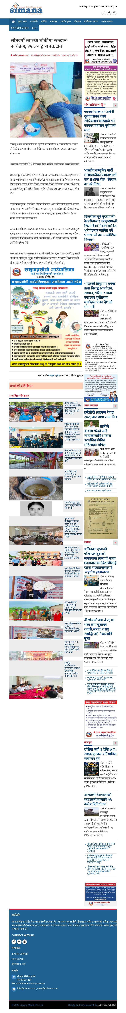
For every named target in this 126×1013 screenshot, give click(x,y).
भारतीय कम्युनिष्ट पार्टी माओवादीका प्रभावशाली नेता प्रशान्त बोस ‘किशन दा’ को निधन (100, 177)
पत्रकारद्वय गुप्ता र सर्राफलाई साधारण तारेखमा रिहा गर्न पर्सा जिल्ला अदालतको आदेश (72, 553)
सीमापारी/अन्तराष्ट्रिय (20, 28)
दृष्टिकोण (77, 22)
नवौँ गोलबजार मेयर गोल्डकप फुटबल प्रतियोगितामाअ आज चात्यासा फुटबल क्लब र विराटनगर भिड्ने (100, 858)
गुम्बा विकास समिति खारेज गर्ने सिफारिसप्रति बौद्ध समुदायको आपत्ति (73, 627)
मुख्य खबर (22, 22)
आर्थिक (44, 22)
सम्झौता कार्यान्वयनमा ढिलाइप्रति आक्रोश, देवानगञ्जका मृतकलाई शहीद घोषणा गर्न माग (72, 669)
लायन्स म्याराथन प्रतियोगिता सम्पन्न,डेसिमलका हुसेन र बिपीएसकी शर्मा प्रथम (72, 647)
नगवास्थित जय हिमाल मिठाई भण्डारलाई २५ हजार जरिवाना (73, 475)
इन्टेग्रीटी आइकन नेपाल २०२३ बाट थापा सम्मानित (100, 415)
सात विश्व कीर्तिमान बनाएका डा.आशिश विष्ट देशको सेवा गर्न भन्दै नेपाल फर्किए (72, 572)
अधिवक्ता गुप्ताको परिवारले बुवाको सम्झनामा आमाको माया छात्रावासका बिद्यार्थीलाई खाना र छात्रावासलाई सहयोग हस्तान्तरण (72, 432)
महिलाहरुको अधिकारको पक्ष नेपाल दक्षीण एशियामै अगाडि (100, 485)
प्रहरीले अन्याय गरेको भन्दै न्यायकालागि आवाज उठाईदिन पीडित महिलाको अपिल (97, 436)
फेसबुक (51, 375)
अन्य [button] (34, 28)
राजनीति (34, 22)
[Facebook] (104, 12)
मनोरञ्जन (53, 22)
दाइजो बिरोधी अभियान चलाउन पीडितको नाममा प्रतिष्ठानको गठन (101, 478)
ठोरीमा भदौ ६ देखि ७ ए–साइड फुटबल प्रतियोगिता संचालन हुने (100, 754)
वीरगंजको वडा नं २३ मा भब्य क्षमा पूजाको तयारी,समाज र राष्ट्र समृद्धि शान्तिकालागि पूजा (73, 456)
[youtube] (114, 12)
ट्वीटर (58, 375)
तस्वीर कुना (66, 22)
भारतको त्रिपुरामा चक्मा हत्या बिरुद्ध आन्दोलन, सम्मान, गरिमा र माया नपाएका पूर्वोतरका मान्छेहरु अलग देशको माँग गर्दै (99, 295)
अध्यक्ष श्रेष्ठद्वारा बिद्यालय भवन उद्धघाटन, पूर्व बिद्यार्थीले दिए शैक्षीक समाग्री (73, 607)
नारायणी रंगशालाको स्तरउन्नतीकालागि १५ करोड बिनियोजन (98, 799)
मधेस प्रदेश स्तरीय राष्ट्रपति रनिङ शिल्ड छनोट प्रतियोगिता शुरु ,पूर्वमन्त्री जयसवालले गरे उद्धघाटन (101, 847)
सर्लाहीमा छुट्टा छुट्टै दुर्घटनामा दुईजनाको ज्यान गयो (73, 505)
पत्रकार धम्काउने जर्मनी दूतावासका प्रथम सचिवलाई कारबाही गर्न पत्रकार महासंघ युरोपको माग (100, 121)
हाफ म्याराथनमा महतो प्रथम (99, 491)
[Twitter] (109, 12)
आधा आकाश (107, 22)
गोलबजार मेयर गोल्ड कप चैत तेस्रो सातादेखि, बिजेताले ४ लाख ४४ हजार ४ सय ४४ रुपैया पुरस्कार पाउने (101, 870)
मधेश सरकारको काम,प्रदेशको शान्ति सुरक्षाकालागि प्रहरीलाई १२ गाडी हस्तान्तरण (73, 408)
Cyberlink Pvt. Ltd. (107, 1005)
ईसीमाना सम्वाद (91, 22)
